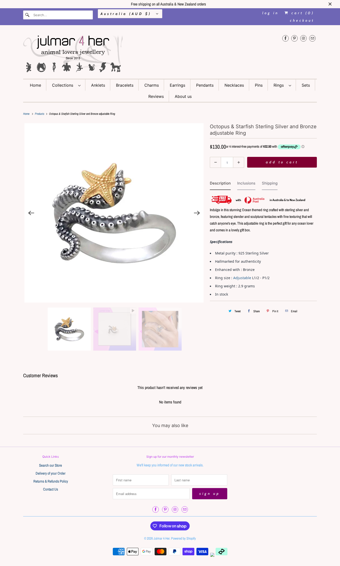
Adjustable (242, 277)
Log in (270, 13)
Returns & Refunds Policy (50, 481)
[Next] (196, 212)
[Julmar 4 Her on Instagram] (303, 38)
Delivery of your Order (50, 473)
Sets (306, 85)
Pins (259, 85)
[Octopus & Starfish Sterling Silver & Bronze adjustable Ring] (114, 213)
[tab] (220, 184)
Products (40, 114)
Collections (64, 85)
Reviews (156, 96)
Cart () (301, 13)
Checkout (302, 20)
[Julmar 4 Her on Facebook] (285, 38)
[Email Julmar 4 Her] (312, 38)
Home (35, 85)
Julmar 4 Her (162, 538)
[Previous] (31, 212)
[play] (114, 213)
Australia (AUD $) (127, 13)
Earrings (177, 85)
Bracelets (124, 85)
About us (183, 96)
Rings (280, 85)
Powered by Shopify (183, 538)
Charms (151, 85)
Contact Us (50, 489)
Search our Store (50, 465)
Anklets (98, 85)
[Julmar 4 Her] (170, 53)
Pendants (205, 85)
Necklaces (234, 85)
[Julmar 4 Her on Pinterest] (294, 38)
